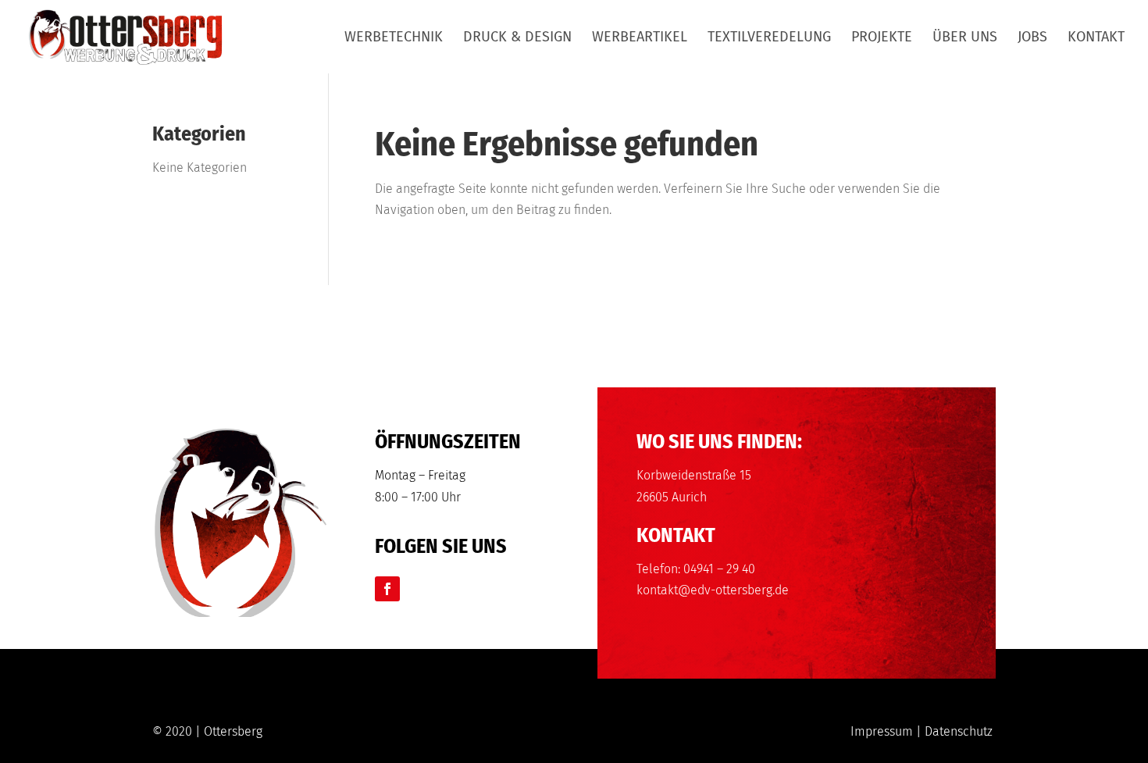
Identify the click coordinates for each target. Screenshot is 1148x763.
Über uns (964, 38)
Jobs (1032, 38)
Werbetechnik (393, 38)
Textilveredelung (769, 38)
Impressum (881, 731)
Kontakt (1096, 38)
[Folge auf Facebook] (387, 588)
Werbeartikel (639, 38)
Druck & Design (517, 38)
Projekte (881, 38)
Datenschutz (959, 731)
